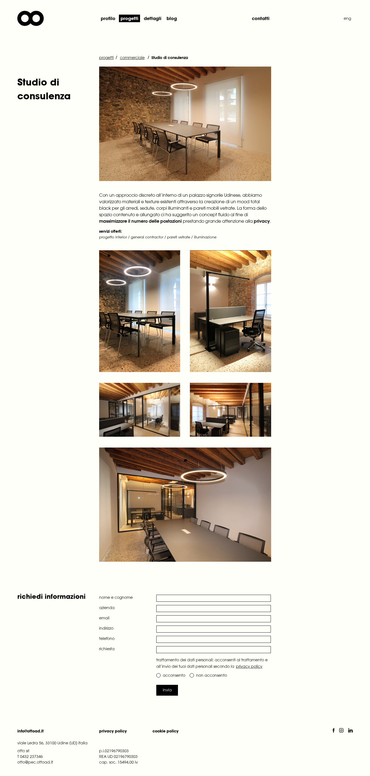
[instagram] (343, 731)
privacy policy (249, 666)
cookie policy (165, 731)
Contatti (261, 18)
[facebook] (335, 731)
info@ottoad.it (30, 731)
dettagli (152, 18)
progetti (129, 18)
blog (172, 18)
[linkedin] (350, 731)
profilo (108, 18)
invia (167, 690)
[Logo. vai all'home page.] (55, 18)
